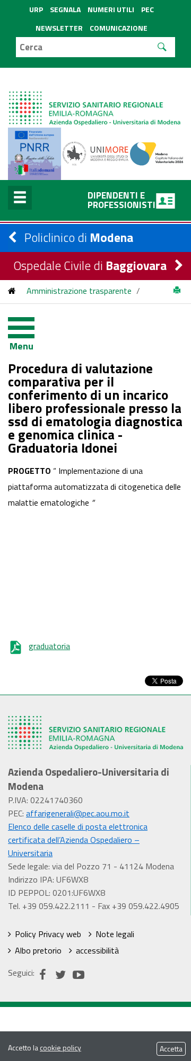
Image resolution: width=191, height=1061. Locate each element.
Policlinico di (78, 237)
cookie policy (60, 1047)
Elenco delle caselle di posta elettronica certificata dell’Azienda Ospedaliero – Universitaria (77, 839)
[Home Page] (95, 98)
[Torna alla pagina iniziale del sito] (12, 290)
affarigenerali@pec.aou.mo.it (77, 813)
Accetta (171, 1048)
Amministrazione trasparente (79, 290)
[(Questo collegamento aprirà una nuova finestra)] (96, 152)
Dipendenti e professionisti (121, 200)
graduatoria (49, 646)
